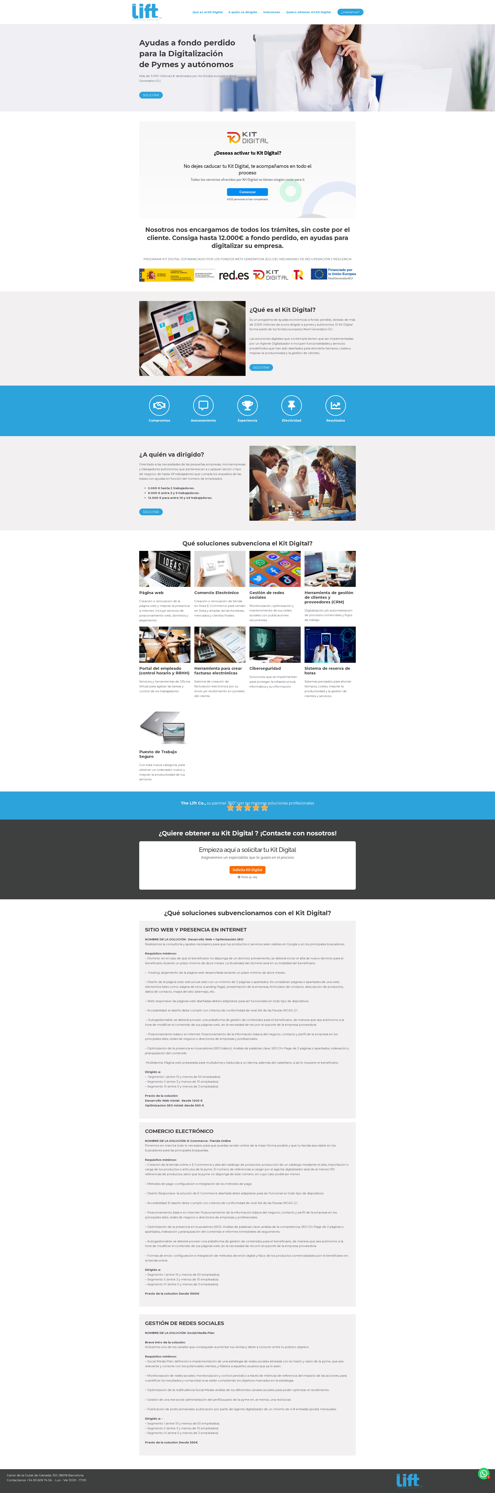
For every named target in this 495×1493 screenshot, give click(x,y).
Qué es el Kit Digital (207, 12)
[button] (350, 12)
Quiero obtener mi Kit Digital (308, 12)
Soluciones (271, 12)
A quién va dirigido (242, 12)
